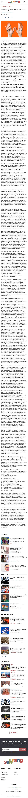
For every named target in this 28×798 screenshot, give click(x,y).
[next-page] (5, 656)
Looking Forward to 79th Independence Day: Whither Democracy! (18, 605)
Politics (12, 707)
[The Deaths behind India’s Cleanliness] (5, 589)
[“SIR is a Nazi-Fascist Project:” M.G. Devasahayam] (5, 684)
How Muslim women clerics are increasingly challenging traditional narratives (18, 558)
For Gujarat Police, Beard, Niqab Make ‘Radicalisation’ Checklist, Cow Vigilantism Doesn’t (17, 650)
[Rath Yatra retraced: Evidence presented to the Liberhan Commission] (5, 640)
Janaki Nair (12, 599)
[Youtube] (17, 789)
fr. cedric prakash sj (7, 13)
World (10, 6)
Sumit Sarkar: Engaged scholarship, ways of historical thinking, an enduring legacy (18, 596)
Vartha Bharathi (14, 686)
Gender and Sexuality (15, 689)
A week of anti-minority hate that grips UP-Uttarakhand (18, 630)
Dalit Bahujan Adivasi (4, 583)
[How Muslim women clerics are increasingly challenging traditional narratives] (5, 558)
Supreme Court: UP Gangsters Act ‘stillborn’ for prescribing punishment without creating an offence (18, 676)
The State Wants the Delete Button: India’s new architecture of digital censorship (18, 710)
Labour (3, 592)
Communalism (5, 6)
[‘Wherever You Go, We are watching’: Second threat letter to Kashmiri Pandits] (5, 667)
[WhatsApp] (11, 17)
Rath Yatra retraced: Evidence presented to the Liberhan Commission (17, 640)
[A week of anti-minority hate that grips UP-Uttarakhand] (5, 630)
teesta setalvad (13, 642)
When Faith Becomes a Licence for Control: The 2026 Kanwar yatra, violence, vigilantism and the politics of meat (17, 620)
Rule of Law (13, 672)
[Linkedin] (8, 17)
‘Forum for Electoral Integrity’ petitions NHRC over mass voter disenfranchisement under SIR (17, 540)
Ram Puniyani (12, 607)
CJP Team (11, 632)
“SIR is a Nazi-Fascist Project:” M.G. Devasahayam (17, 684)
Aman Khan (13, 720)
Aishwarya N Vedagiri (14, 588)
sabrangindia (13, 670)
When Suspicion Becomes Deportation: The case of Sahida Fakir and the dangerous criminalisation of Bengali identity (18, 693)
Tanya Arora (12, 623)
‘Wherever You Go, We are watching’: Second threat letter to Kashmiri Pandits (18, 667)
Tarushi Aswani (13, 652)
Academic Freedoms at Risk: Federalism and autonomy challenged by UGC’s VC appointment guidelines (16, 549)
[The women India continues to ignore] (5, 580)
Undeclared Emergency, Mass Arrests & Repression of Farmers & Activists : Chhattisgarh (18, 567)
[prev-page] (2, 656)
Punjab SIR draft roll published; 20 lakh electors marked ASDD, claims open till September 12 (18, 718)
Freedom (11, 569)
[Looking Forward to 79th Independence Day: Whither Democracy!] (5, 607)
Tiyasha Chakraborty (14, 580)
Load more (13, 732)
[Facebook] (2, 17)
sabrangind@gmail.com (15, 787)
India (11, 543)
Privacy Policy (13, 751)
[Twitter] (5, 17)
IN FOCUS (4, 574)
